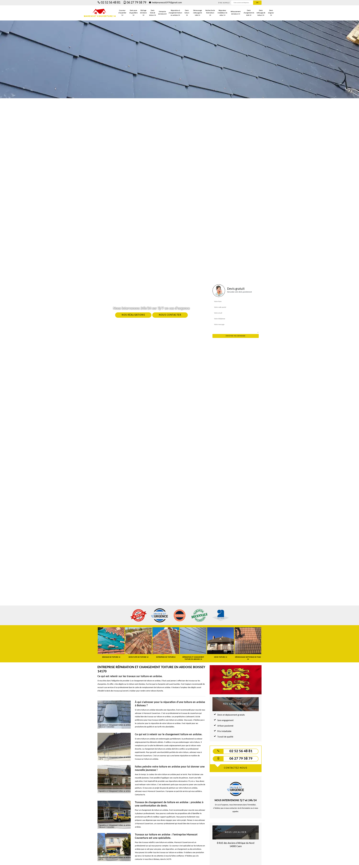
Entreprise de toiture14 (162, 13)
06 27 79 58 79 (136, 2)
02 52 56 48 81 (110, 2)
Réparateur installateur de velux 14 (222, 13)
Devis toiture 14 (187, 13)
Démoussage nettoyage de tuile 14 (197, 13)
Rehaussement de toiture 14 (236, 13)
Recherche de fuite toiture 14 (210, 13)
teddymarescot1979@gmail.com (167, 3)
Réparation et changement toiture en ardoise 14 (175, 13)
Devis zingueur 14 (271, 13)
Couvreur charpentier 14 (122, 13)
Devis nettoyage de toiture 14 (260, 13)
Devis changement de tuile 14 (249, 13)
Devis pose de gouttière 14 (133, 13)
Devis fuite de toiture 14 (152, 13)
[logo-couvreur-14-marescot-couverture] (99, 12)
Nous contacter (170, 315)
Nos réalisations (133, 315)
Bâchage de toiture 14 (143, 13)
